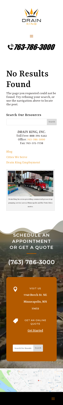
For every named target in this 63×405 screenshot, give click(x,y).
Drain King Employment (23, 162)
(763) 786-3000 (31, 262)
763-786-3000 (36, 139)
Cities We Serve (16, 157)
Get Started (35, 330)
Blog (9, 152)
